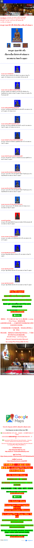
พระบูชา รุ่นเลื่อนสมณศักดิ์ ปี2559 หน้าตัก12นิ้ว (10, 107)
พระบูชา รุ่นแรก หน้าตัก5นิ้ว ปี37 (7, 73)
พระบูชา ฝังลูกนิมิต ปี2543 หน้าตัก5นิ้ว (8, 252)
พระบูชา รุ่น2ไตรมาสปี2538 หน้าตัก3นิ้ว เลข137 (10, 123)
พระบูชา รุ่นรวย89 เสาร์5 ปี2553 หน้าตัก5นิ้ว (9, 236)
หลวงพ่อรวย (3, 17)
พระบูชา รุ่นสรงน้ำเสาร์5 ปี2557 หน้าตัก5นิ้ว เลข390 (11, 188)
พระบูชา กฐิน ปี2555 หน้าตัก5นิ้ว (7, 283)
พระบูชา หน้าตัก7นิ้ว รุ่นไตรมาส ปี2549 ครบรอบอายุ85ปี (11, 156)
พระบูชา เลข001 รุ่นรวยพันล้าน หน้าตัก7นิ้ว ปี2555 (10, 89)
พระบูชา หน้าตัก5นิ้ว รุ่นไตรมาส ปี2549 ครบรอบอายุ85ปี (11, 139)
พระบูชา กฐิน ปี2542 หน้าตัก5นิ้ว (7, 268)
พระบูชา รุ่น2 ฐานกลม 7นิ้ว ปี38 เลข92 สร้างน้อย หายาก (11, 204)
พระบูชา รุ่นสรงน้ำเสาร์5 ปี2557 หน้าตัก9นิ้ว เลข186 (11, 172)
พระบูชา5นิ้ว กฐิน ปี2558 (6, 220)
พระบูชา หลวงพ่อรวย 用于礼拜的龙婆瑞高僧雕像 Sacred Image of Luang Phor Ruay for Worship (13, 19)
